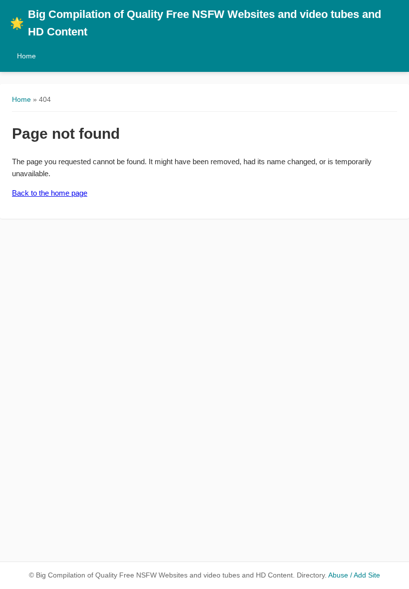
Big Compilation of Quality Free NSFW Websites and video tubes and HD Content (195, 23)
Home (26, 56)
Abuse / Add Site (354, 575)
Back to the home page (49, 193)
